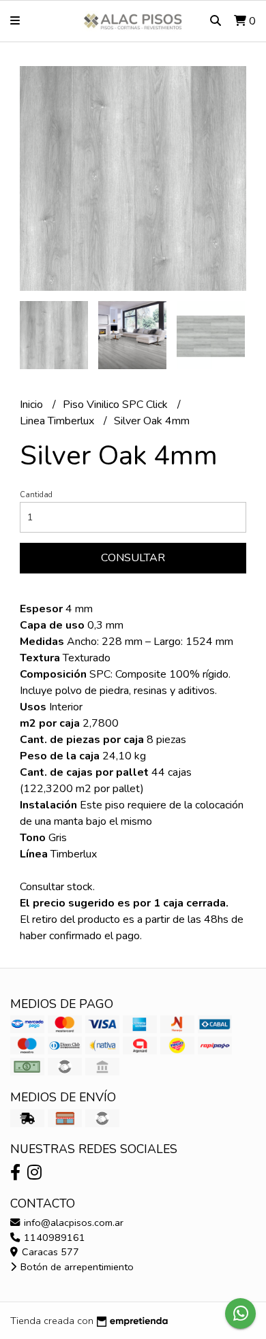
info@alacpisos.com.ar (72, 1222)
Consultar (133, 557)
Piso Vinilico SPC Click (117, 404)
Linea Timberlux (58, 420)
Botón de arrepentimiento (76, 1267)
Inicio (33, 404)
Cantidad (36, 495)
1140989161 (53, 1237)
